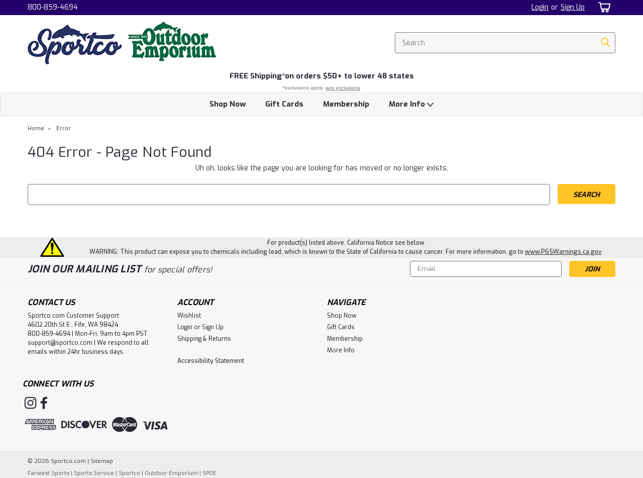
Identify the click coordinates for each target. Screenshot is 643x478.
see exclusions (343, 87)
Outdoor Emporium (171, 473)
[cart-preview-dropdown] (602, 7)
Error (63, 128)
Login (540, 7)
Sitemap (101, 461)
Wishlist (189, 316)
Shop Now (227, 104)
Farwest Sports (48, 473)
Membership (346, 104)
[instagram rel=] (30, 403)
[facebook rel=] (44, 403)
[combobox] (505, 42)
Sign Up (573, 7)
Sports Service (94, 473)
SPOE (209, 473)
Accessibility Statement (210, 361)
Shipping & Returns (204, 339)
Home (36, 128)
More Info (408, 104)
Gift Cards (284, 104)
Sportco (129, 473)
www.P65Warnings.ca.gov (563, 252)
